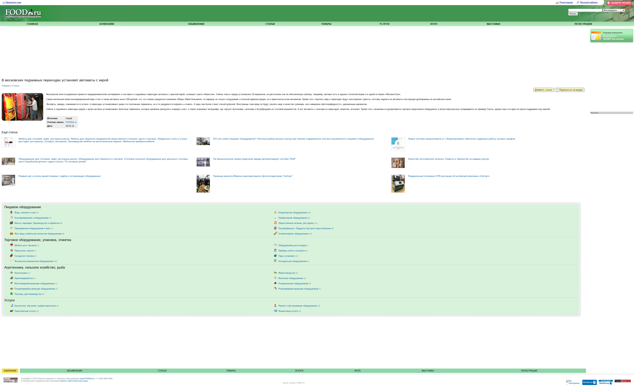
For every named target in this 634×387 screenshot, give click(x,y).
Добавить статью (543, 90)
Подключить (613, 36)
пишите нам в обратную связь (74, 381)
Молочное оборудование (292, 278)
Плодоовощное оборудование (294, 283)
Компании (10, 371)
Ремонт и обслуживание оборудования (299, 305)
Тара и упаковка (288, 256)
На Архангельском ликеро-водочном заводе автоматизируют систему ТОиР (254, 159)
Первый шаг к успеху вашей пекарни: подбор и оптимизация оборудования (59, 176)
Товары (231, 371)
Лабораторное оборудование (294, 217)
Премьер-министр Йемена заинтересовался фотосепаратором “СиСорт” (253, 176)
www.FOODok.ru (87, 378)
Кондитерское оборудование (294, 212)
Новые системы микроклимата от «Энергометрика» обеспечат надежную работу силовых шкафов (461, 138)
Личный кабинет (589, 2)
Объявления (74, 371)
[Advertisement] (610, 76)
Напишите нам (13, 2)
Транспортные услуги (27, 311)
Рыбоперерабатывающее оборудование (299, 288)
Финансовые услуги (289, 311)
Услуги (299, 371)
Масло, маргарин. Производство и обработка (38, 223)
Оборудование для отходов (293, 245)
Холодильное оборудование (293, 261)
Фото (357, 371)
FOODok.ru (71, 122)
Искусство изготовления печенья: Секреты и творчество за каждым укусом (448, 159)
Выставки (428, 371)
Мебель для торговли (27, 245)
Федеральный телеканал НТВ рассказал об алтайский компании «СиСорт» (449, 176)
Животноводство (288, 273)
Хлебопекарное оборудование (295, 233)
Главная (6, 85)
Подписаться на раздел (571, 90)
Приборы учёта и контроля (293, 250)
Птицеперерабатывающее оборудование (36, 288)
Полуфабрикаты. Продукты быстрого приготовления (305, 228)
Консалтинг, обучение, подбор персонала (36, 305)
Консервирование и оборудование (33, 217)
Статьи (15, 85)
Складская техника (25, 256)
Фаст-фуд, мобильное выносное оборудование (39, 233)
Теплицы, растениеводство (29, 294)
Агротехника (22, 273)
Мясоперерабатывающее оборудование (36, 283)
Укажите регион (621, 3)
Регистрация (529, 371)
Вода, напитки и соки (26, 212)
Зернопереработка (25, 278)
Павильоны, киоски (25, 250)
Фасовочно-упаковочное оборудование (36, 261)
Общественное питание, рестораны (297, 223)
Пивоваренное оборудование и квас (34, 228)
